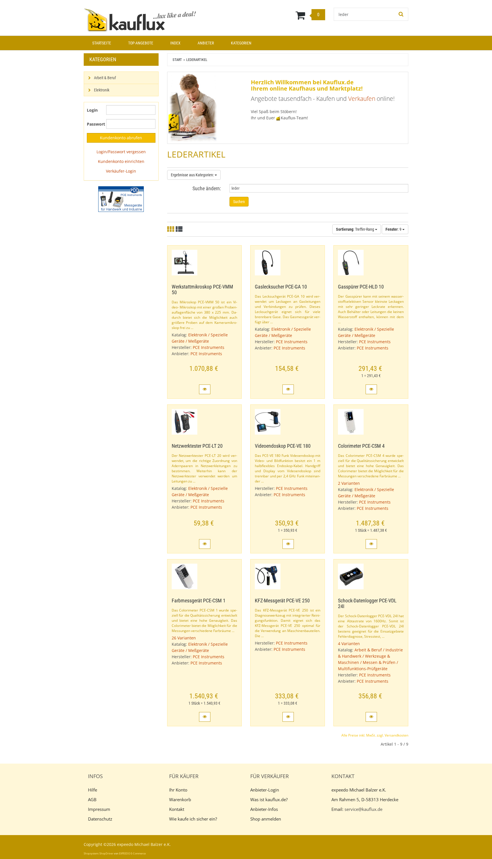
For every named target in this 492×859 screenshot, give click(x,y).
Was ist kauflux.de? (269, 799)
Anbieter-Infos (264, 809)
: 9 (394, 229)
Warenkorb (180, 799)
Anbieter (206, 43)
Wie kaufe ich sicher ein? (193, 819)
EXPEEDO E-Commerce (132, 853)
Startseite (101, 43)
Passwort (94, 124)
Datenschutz (100, 819)
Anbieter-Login (264, 790)
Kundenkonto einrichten (121, 161)
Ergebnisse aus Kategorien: (193, 175)
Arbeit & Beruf (105, 77)
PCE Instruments (208, 347)
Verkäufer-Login (121, 171)
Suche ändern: (206, 188)
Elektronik (101, 90)
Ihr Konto (178, 790)
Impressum (99, 809)
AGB (92, 799)
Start (177, 60)
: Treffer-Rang (355, 229)
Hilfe (92, 790)
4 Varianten (349, 643)
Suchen (239, 201)
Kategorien (241, 43)
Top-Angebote (140, 43)
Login (92, 110)
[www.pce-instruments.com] (121, 199)
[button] (204, 389)
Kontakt (176, 809)
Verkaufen (361, 99)
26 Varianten (184, 638)
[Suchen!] (401, 14)
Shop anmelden (265, 819)
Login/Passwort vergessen (121, 151)
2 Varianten (349, 483)
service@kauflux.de (363, 809)
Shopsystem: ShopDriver (98, 853)
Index (175, 43)
